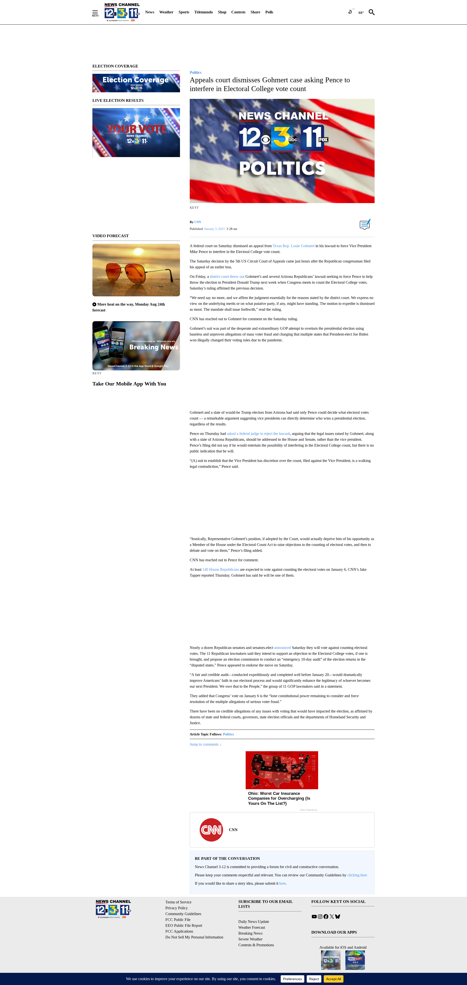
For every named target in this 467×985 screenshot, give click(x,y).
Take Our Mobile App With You (129, 384)
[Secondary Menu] (98, 12)
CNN (197, 222)
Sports (184, 12)
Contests (238, 12)
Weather (166, 12)
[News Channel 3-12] (122, 12)
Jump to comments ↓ (205, 744)
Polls (269, 12)
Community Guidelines (183, 914)
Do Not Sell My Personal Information (194, 937)
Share (255, 12)
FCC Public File (177, 920)
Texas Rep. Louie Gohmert (293, 246)
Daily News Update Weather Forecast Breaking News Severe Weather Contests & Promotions (256, 933)
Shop (222, 12)
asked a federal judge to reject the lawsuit (258, 434)
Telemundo (203, 12)
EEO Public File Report (183, 925)
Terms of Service (178, 902)
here (282, 883)
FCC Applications (179, 931)
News (149, 12)
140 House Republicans (220, 569)
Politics (228, 734)
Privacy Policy (176, 908)
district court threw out (227, 276)
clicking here (357, 875)
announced (282, 648)
